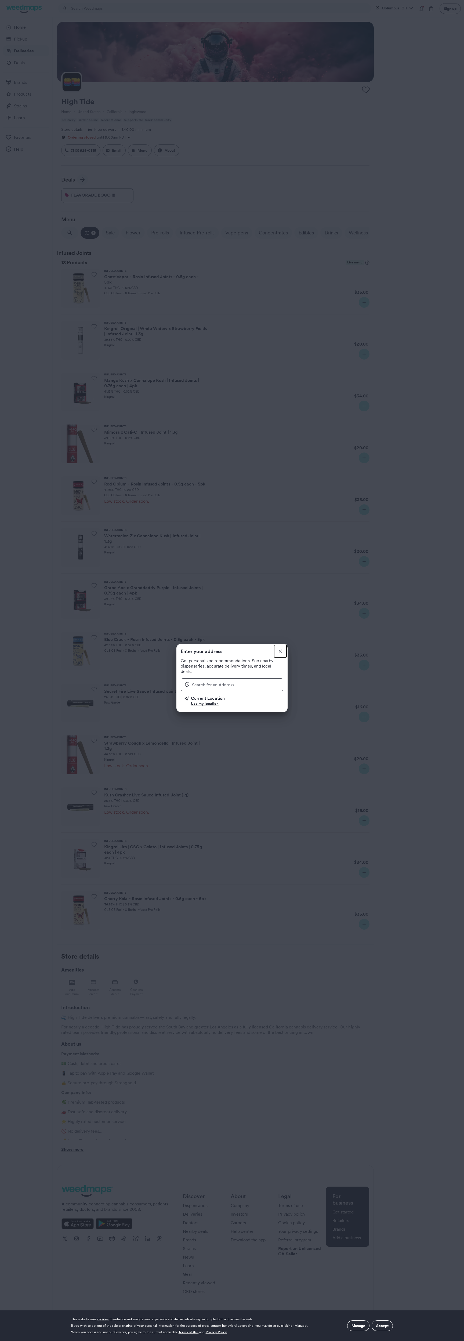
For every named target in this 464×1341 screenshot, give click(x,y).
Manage (358, 1325)
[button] (233, 700)
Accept (382, 1325)
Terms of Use (189, 1332)
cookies (103, 1319)
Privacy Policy (216, 1332)
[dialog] (232, 1325)
